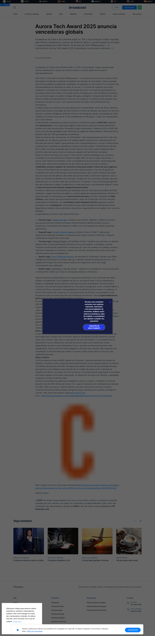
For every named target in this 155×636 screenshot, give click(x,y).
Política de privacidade (34, 631)
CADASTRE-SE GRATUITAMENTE (94, 327)
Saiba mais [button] (17, 621)
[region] (77, 629)
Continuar (133, 630)
